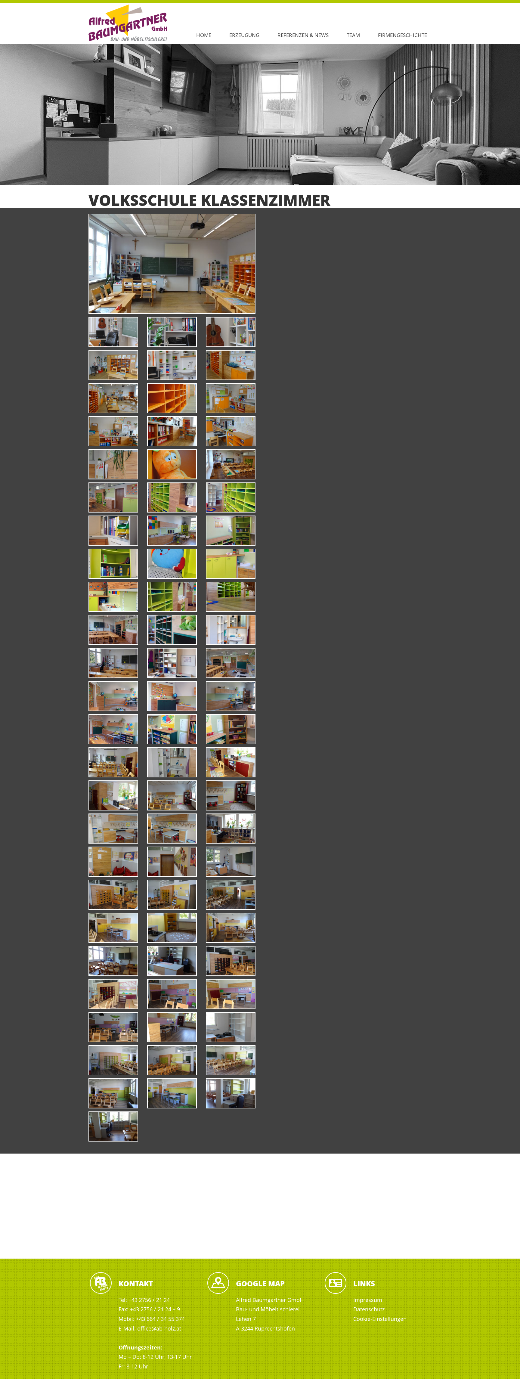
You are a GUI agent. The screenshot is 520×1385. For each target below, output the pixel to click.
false (7, 113)
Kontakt (136, 1283)
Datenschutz (369, 1309)
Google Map (260, 1283)
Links (364, 1283)
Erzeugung (244, 35)
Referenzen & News (303, 35)
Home (203, 35)
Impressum (367, 1299)
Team (353, 35)
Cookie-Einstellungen (380, 1318)
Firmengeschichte (402, 35)
